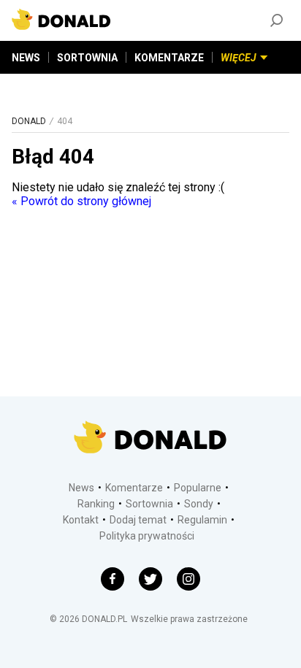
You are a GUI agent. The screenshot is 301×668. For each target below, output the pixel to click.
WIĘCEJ (238, 58)
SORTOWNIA (87, 58)
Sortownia (149, 504)
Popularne (197, 488)
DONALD (29, 121)
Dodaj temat (138, 520)
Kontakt (81, 520)
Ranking (96, 504)
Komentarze (134, 488)
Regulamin (202, 520)
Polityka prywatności (146, 536)
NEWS (26, 58)
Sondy (198, 504)
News (81, 488)
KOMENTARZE (169, 58)
